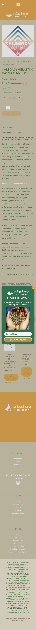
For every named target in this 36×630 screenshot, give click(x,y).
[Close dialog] (33, 287)
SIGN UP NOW (18, 339)
